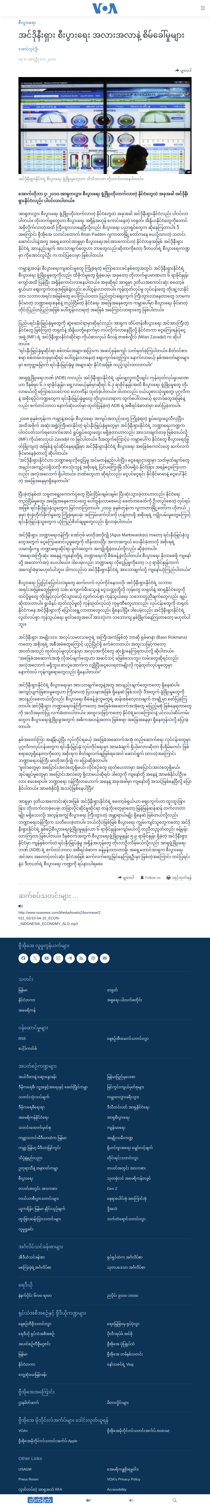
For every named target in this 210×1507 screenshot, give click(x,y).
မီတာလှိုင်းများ (118, 1403)
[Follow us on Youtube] (46, 958)
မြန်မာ (22, 990)
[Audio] (131, 1500)
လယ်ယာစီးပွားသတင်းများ (38, 1198)
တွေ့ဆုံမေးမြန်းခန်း (32, 1374)
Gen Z (112, 1188)
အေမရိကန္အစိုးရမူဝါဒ (123, 1469)
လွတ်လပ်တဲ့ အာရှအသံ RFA (40, 1489)
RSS (22, 1038)
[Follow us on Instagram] (58, 958)
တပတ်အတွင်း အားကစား (37, 1188)
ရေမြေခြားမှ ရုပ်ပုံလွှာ (123, 1323)
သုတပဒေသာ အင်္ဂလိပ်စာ (126, 1267)
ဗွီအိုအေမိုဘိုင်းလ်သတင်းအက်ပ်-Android (138, 1431)
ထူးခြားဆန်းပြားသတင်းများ (39, 1219)
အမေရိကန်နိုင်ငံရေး (33, 1117)
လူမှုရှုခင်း (26, 1229)
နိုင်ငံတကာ (26, 1000)
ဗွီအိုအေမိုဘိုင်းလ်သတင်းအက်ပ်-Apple (47, 1441)
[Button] (183, 70)
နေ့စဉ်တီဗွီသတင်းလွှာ (34, 1323)
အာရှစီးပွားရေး (118, 1117)
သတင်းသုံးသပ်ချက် (33, 1097)
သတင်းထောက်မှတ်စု (34, 1127)
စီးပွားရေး (27, 22)
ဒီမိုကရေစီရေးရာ (31, 1107)
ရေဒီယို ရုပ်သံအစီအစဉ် (36, 1334)
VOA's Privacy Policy (123, 1479)
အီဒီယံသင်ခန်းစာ (31, 1257)
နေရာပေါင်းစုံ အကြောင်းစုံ (126, 1198)
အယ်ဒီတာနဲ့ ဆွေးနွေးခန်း (37, 1076)
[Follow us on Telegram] (70, 958)
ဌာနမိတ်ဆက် (28, 1403)
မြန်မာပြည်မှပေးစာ (121, 1076)
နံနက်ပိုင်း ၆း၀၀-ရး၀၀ (35, 1295)
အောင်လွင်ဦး (28, 49)
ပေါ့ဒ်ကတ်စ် (27, 1048)
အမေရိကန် (27, 1010)
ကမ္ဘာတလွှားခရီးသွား (123, 1097)
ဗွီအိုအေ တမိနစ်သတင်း (125, 1354)
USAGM (25, 1469)
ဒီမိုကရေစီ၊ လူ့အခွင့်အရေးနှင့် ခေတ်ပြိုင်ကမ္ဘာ (53, 1087)
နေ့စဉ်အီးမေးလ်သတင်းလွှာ (128, 1038)
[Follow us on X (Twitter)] (35, 958)
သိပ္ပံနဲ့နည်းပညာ (30, 1158)
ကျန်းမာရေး (116, 1127)
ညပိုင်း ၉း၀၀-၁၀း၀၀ (122, 1295)
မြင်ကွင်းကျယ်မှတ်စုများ (125, 1087)
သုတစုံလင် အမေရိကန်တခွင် (129, 1178)
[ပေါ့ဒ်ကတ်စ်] (93, 958)
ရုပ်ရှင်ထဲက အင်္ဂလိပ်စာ (124, 1257)
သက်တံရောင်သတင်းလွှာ (126, 1219)
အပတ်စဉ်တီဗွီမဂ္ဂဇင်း (34, 1344)
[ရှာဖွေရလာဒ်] (174, 1500)
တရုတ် (112, 990)
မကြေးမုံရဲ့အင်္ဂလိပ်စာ (34, 1267)
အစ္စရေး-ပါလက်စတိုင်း (124, 1000)
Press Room (28, 1479)
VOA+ (23, 1431)
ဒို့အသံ (112, 1209)
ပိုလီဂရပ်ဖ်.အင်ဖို (119, 1334)
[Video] (88, 1500)
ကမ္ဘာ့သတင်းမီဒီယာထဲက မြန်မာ (42, 1137)
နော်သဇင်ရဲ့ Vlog (120, 1364)
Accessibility (117, 1489)
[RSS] (81, 958)
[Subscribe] (105, 958)
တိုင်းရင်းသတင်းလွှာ (122, 1158)
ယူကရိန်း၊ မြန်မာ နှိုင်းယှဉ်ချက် (41, 1209)
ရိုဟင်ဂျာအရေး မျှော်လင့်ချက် (130, 1148)
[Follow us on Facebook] (23, 958)
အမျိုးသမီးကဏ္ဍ (120, 1137)
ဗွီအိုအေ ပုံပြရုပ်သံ (121, 1344)
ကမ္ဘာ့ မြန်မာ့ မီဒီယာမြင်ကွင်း (39, 1148)
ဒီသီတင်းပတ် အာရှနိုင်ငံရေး (128, 1107)
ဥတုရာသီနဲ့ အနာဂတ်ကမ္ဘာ (38, 1168)
